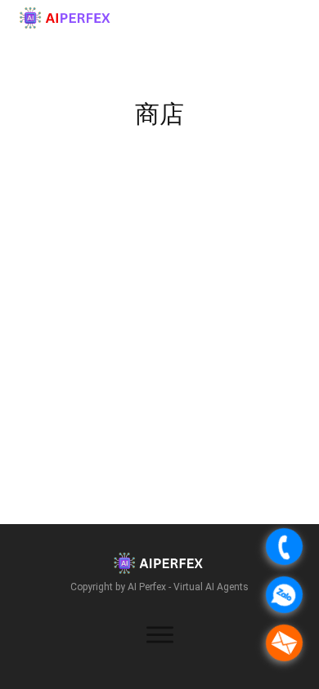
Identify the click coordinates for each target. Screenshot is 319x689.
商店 (159, 114)
